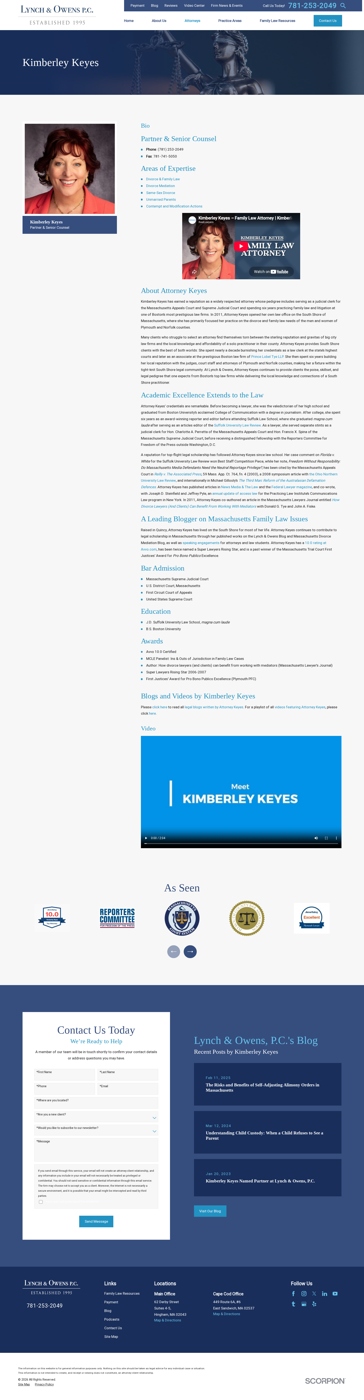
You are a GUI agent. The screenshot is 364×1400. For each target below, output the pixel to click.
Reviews (171, 5)
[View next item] (190, 951)
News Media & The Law (239, 487)
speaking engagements (201, 543)
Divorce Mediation (160, 186)
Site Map (111, 1336)
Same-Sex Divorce (160, 192)
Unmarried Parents (161, 199)
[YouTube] (335, 1293)
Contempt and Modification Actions (174, 206)
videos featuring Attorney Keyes (300, 707)
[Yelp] (314, 1303)
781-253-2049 (312, 5)
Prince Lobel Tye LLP (267, 356)
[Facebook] (293, 1293)
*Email (104, 1086)
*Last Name (107, 1072)
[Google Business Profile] (303, 1303)
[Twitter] (314, 1293)
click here (159, 707)
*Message (43, 1141)
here (152, 713)
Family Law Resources (122, 1293)
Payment (138, 5)
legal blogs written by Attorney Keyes (214, 707)
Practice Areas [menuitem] (230, 20)
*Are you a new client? (51, 1115)
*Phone (41, 1086)
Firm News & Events (227, 5)
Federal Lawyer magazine (292, 487)
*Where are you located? (52, 1100)
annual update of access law (234, 493)
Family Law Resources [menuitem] (277, 20)
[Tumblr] (293, 1303)
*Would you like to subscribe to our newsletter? (67, 1128)
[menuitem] (24, 1385)
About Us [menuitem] (159, 20)
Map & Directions (167, 1320)
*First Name (44, 1072)
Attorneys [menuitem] (192, 20)
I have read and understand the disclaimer (72, 1202)
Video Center (194, 5)
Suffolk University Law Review (237, 425)
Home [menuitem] (129, 20)
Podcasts (111, 1319)
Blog (154, 5)
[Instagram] (303, 1293)
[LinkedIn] (324, 1293)
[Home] (57, 15)
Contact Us (113, 1328)
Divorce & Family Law (163, 179)
